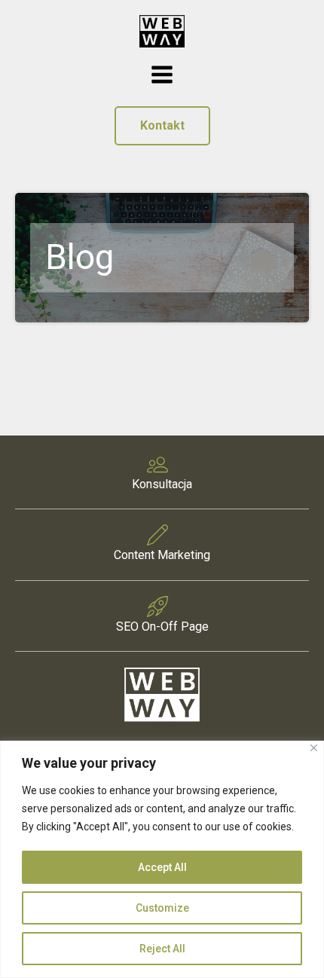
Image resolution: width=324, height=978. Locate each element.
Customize (162, 908)
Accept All (162, 867)
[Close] (313, 747)
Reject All (162, 949)
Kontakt (162, 125)
